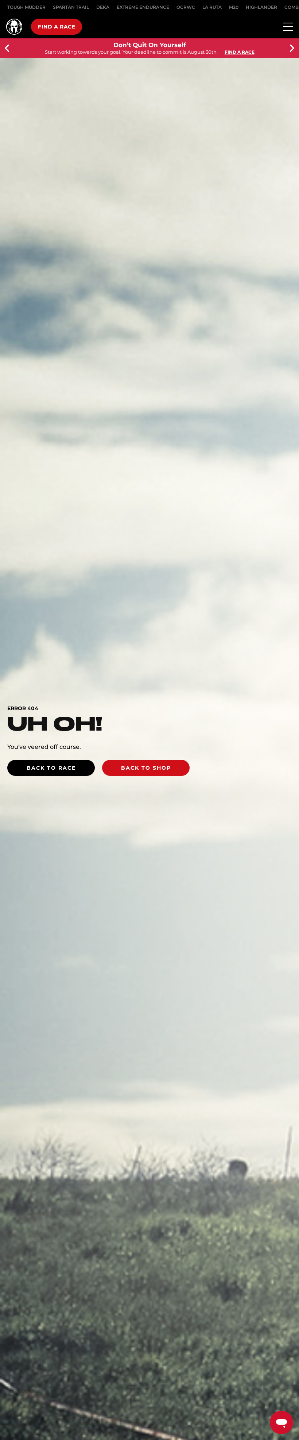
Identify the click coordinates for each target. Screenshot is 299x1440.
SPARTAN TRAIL (71, 7)
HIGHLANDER (261, 7)
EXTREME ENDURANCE (143, 7)
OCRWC (185, 7)
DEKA (102, 7)
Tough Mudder (26, 7)
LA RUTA (212, 7)
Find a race (56, 26)
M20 (233, 7)
